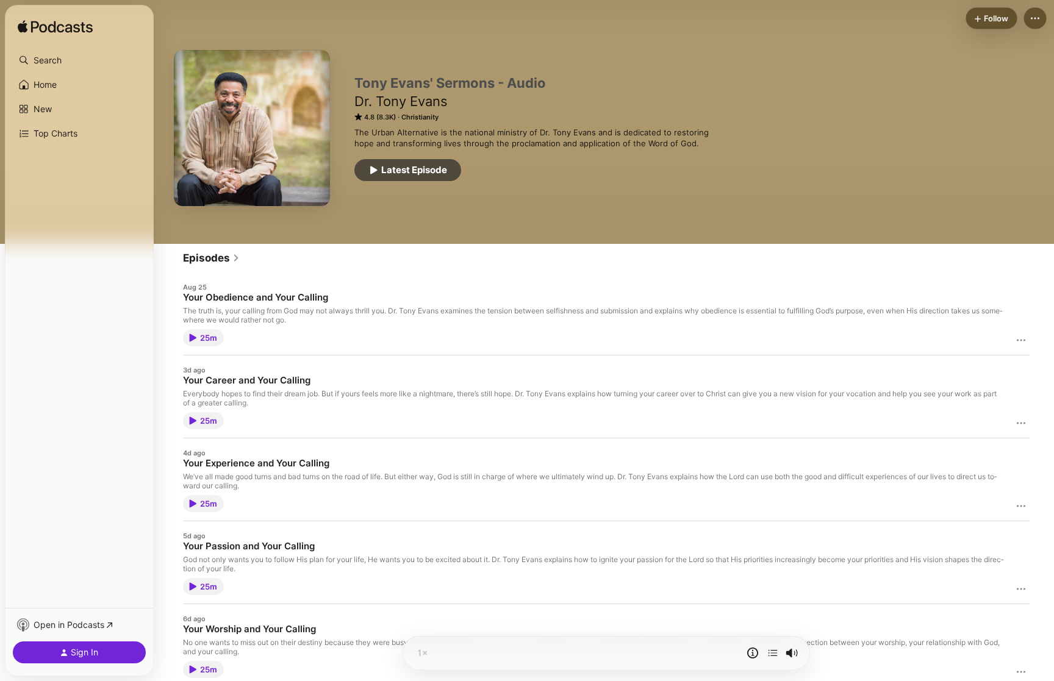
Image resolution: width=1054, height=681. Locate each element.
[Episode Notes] (752, 652)
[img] (55, 27)
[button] (79, 60)
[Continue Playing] (772, 652)
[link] (211, 258)
